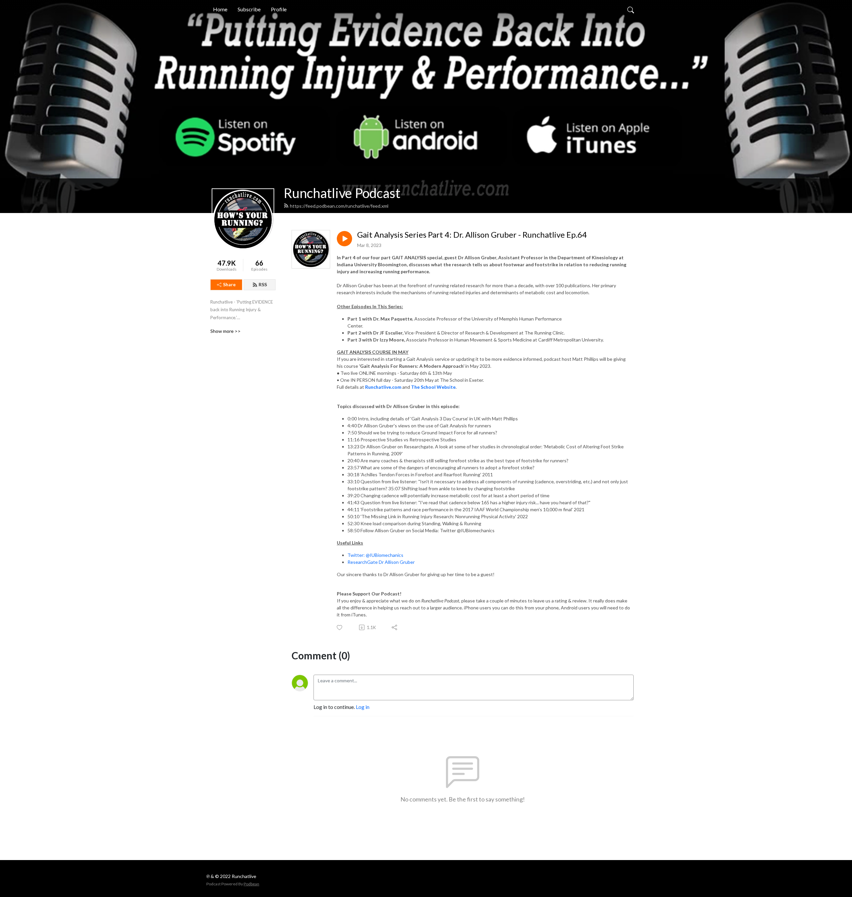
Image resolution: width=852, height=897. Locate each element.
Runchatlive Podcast (342, 193)
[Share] (395, 627)
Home (220, 9)
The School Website (433, 387)
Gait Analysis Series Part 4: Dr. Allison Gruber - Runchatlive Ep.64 (472, 234)
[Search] (631, 9)
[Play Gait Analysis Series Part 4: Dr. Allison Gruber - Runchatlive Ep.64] (344, 238)
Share (229, 284)
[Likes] (340, 627)
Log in (362, 707)
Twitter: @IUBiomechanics (375, 555)
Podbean (251, 883)
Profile (279, 9)
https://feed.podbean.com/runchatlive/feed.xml (339, 206)
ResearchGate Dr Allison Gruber (381, 562)
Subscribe (249, 9)
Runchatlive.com (383, 387)
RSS (263, 284)
